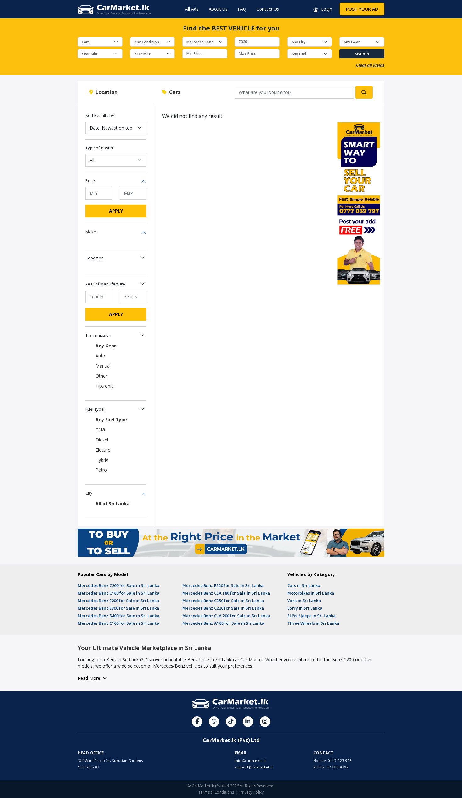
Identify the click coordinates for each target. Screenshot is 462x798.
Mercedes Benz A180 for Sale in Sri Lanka (223, 623)
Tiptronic (104, 386)
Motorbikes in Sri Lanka (310, 593)
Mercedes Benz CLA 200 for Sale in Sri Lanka (226, 615)
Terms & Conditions (216, 792)
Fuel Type (94, 409)
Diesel (102, 440)
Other (101, 376)
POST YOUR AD (362, 9)
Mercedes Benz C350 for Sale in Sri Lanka (223, 600)
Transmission (98, 335)
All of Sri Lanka (112, 504)
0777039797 (338, 767)
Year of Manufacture (105, 284)
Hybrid (102, 460)
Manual (103, 366)
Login (325, 9)
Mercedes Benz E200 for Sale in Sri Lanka (118, 600)
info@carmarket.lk (251, 760)
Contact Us (267, 9)
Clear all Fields (370, 65)
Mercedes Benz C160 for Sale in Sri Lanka (118, 623)
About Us (218, 9)
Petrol (102, 470)
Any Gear (106, 346)
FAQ (242, 9)
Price (90, 180)
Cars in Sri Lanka (303, 585)
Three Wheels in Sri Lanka (313, 623)
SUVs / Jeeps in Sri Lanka (311, 615)
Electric (103, 450)
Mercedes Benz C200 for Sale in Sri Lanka (118, 585)
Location (105, 92)
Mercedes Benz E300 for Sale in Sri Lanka (118, 608)
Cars (173, 92)
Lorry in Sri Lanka (304, 608)
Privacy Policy (252, 792)
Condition (94, 258)
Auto (100, 356)
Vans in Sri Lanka (304, 600)
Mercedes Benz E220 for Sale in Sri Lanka (223, 585)
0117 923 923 (340, 760)
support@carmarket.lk (254, 767)
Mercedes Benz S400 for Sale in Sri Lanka (118, 615)
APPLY (116, 211)
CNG (100, 430)
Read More (90, 678)
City (88, 493)
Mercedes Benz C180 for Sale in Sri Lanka (118, 593)
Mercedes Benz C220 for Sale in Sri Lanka (223, 608)
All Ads (192, 9)
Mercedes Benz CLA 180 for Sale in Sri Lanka (226, 593)
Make (90, 232)
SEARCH (362, 54)
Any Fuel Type (111, 420)
